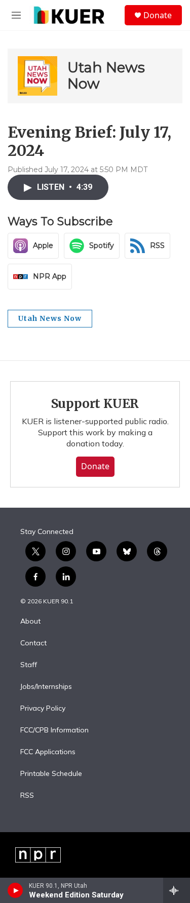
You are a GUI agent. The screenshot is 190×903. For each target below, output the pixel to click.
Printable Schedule (51, 774)
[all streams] (176, 890)
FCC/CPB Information (54, 730)
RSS (27, 796)
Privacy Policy (42, 709)
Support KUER (95, 404)
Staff (28, 665)
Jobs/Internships (46, 687)
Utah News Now (106, 75)
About (30, 622)
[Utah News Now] (37, 76)
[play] (15, 890)
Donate (157, 15)
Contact (33, 643)
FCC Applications (47, 752)
